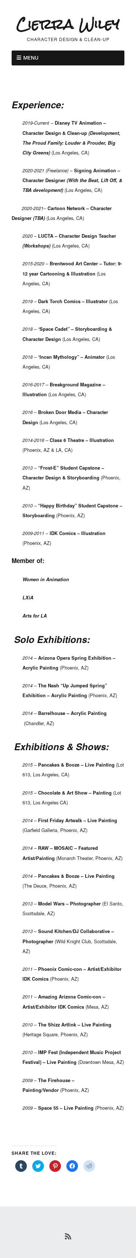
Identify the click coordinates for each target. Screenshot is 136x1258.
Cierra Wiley (68, 23)
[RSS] (68, 1236)
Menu (30, 57)
